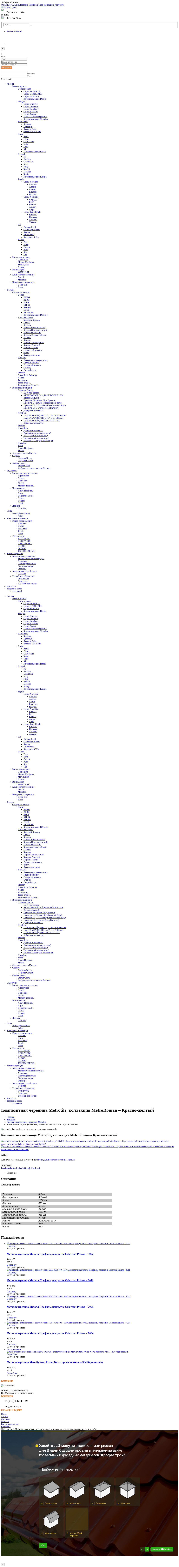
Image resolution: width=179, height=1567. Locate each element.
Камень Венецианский (34, 327)
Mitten (21, 450)
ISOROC (22, 548)
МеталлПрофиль (26, 262)
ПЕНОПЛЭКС (25, 543)
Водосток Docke (25, 496)
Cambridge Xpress (31, 229)
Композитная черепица (23, 275)
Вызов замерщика (45, 5)
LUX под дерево (31, 393)
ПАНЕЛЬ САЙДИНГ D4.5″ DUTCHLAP (43, 418)
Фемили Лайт (30, 129)
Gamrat (21, 501)
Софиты (16, 455)
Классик (27, 124)
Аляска (32, 187)
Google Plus (29, 1168)
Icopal (20, 134)
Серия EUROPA (31, 96)
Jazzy (25, 164)
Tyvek (20, 531)
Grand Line (23, 259)
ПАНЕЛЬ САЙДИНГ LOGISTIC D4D (41, 420)
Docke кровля (24, 89)
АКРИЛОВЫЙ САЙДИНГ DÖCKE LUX (43, 395)
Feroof (21, 277)
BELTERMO (24, 538)
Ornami (26, 247)
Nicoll (20, 503)
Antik (26, 136)
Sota (25, 252)
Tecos (20, 445)
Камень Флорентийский (35, 335)
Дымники (22, 561)
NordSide (22, 357)
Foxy (25, 167)
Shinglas (21, 101)
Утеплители (18, 536)
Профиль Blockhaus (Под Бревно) (39, 400)
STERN (27, 307)
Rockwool (22, 528)
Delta (20, 533)
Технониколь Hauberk (28, 385)
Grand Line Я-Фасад (27, 375)
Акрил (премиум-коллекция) (37, 433)
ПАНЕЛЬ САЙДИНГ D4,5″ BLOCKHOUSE (44, 415)
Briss (25, 242)
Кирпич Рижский (31, 345)
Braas (20, 287)
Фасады (10, 290)
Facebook (5, 1168)
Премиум (27, 126)
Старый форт (29, 370)
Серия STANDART (32, 94)
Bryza (20, 493)
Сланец (27, 367)
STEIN (26, 305)
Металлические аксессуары (31, 558)
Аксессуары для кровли (23, 556)
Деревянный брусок (27, 583)
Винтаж (33, 214)
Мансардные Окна (21, 513)
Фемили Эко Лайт (32, 131)
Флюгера (22, 568)
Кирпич (27, 340)
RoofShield (23, 121)
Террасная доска (14, 589)
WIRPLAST (23, 272)
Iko (19, 224)
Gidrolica (22, 508)
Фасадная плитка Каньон (24, 453)
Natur (26, 144)
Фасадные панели (20, 292)
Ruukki (21, 267)
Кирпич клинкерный (33, 342)
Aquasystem (23, 475)
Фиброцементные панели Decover (34, 468)
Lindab (21, 483)
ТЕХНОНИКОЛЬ (26, 551)
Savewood (17, 591)
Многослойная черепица (35, 116)
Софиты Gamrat (25, 460)
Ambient (27, 159)
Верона (32, 204)
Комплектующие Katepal (35, 177)
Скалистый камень (32, 350)
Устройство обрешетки (23, 576)
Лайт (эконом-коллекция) (35, 435)
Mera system (23, 264)
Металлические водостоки (25, 473)
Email (37, 1168)
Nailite (21, 378)
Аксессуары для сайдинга (24, 571)
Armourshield (29, 227)
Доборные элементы (33, 410)
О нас (4, 5)
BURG (26, 297)
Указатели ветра (25, 566)
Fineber (21, 372)
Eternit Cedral (24, 465)
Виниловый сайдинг (22, 388)
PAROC (21, 546)
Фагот (26, 352)
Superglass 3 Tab (31, 237)
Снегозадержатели (27, 563)
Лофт (31, 209)
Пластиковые (18, 488)
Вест (31, 202)
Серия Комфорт (30, 109)
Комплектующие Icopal (34, 151)
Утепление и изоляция (17, 518)
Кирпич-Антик (30, 347)
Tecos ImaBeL (24, 383)
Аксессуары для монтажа (35, 360)
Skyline (26, 232)
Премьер (33, 217)
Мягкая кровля (19, 86)
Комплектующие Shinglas (35, 119)
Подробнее (12, 1354)
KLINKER (28, 312)
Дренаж (16, 506)
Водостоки (12, 470)
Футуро (32, 222)
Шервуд (32, 199)
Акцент (32, 207)
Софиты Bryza (25, 458)
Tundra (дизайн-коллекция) (36, 438)
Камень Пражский (32, 332)
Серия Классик (30, 111)
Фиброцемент (19, 463)
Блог (9, 5)
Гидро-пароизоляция (22, 521)
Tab (25, 254)
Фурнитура (23, 578)
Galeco (21, 478)
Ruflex (21, 239)
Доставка (23, 5)
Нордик (32, 194)
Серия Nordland (30, 182)
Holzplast (22, 443)
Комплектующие (15, 553)
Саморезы (22, 581)
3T (24, 156)
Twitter (13, 1168)
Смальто (33, 219)
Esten (25, 244)
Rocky (26, 174)
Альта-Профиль (25, 317)
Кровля (10, 84)
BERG (26, 300)
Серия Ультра (29, 114)
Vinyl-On (22, 413)
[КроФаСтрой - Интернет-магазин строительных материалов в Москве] (8, 7)
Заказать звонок (14, 31)
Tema (25, 146)
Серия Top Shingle (32, 212)
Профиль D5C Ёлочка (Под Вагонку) (41, 408)
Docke (21, 295)
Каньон (27, 337)
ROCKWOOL (24, 541)
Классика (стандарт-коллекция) (38, 440)
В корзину (6, 1165)
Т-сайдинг (23, 380)
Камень (27, 325)
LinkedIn (20, 1168)
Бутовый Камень (31, 320)
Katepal (21, 154)
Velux (20, 516)
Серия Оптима (30, 104)
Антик (32, 189)
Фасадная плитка (31, 355)
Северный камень (32, 365)
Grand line (22, 480)
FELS (26, 302)
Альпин (33, 184)
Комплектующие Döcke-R (35, 315)
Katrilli (26, 169)
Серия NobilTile (30, 197)
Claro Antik (28, 141)
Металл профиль (26, 486)
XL (25, 149)
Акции (15, 5)
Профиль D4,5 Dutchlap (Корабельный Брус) (44, 405)
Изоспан (22, 523)
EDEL (26, 310)
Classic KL (28, 161)
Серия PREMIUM (31, 91)
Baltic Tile (22, 285)
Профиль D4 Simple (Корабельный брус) (42, 403)
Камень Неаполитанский (35, 330)
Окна (9, 511)
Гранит (26, 322)
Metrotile (22, 280)
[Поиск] (31, 25)
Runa (25, 249)
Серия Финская (30, 106)
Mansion (27, 172)
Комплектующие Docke (34, 99)
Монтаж (32, 5)
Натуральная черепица (23, 282)
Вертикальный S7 (32, 398)
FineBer (21, 425)
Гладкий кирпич (31, 362)
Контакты (59, 5)
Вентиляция (18, 269)
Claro (25, 139)
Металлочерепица (21, 257)
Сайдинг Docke (25, 390)
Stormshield (28, 234)
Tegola (21, 179)
